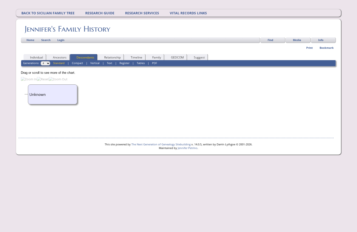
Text (109, 63)
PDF (154, 63)
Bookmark (327, 48)
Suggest (199, 57)
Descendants (85, 57)
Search (46, 40)
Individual (36, 57)
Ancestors (60, 57)
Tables (141, 63)
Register (124, 63)
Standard (59, 63)
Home (30, 40)
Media (297, 40)
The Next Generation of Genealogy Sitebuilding (161, 144)
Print (309, 48)
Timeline (136, 57)
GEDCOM (177, 57)
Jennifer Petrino (187, 148)
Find (270, 40)
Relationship (112, 57)
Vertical (95, 63)
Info (320, 40)
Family (156, 57)
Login (60, 40)
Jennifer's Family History (67, 29)
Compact (77, 63)
